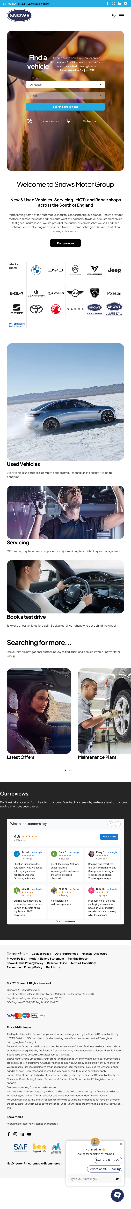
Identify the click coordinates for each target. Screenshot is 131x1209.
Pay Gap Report (78, 958)
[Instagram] (113, 3)
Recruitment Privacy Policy (24, 967)
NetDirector (15, 1163)
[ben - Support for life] (39, 1148)
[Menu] (121, 15)
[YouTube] (125, 3)
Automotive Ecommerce (44, 1163)
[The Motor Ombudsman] (56, 1148)
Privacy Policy (16, 958)
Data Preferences (66, 953)
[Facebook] (107, 3)
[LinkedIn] (119, 3)
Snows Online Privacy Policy (25, 963)
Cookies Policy (41, 953)
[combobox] (65, 84)
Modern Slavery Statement (46, 958)
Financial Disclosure (94, 953)
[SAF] (20, 1148)
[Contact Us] (114, 15)
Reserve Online (57, 963)
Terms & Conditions (83, 963)
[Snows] (19, 15)
